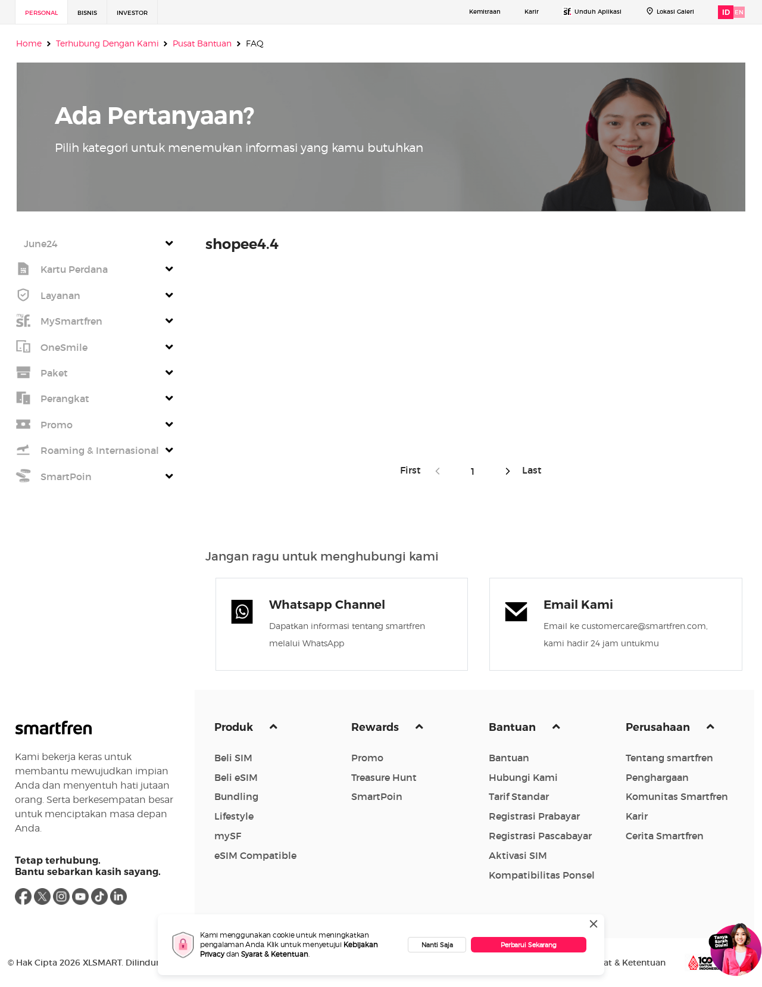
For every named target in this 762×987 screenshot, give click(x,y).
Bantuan (513, 727)
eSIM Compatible (255, 855)
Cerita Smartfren (665, 836)
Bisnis (87, 13)
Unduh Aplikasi (598, 11)
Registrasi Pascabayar (540, 836)
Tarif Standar (519, 796)
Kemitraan (485, 11)
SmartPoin (376, 796)
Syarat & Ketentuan (274, 953)
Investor (132, 13)
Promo (367, 758)
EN (739, 12)
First (414, 470)
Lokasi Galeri (675, 11)
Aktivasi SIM (518, 855)
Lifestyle (234, 816)
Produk (234, 727)
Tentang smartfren (669, 758)
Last (529, 470)
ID (726, 12)
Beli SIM (233, 758)
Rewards (376, 727)
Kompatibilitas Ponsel (542, 875)
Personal (41, 13)
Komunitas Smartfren (677, 796)
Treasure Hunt (384, 777)
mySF (227, 836)
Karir (531, 11)
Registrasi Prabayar (534, 816)
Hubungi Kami (523, 777)
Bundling (236, 796)
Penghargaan (657, 777)
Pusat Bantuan (202, 43)
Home (29, 43)
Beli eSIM (236, 777)
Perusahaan (659, 727)
